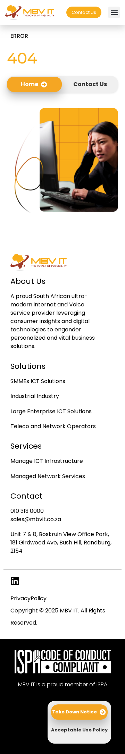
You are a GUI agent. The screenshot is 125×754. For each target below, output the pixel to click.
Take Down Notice (74, 712)
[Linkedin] (14, 580)
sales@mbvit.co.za (35, 519)
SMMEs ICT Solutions (37, 381)
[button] (114, 12)
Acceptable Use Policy (79, 730)
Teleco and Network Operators (53, 426)
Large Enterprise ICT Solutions (51, 411)
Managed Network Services (47, 476)
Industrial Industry (34, 396)
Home (29, 84)
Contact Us (90, 84)
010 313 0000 (27, 511)
